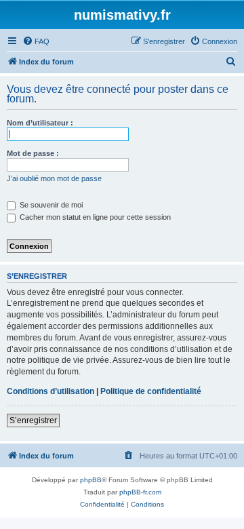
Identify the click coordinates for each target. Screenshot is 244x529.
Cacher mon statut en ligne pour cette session (94, 217)
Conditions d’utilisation (50, 391)
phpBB (91, 480)
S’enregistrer (33, 420)
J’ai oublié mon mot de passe (54, 178)
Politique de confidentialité (150, 391)
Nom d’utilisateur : (40, 123)
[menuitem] (35, 41)
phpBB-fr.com (140, 492)
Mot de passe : (33, 153)
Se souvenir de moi (50, 205)
